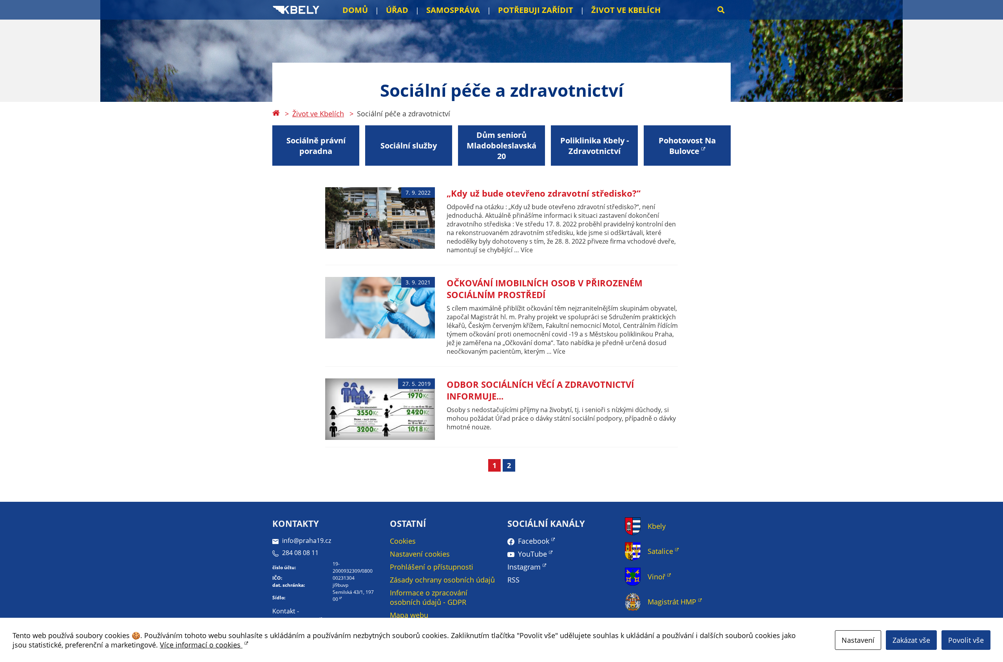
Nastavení (858, 640)
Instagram (524, 567)
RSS (513, 579)
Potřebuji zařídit (535, 10)
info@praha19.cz (306, 540)
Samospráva (453, 10)
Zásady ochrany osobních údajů (442, 579)
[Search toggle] (721, 10)
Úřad (397, 10)
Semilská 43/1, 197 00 (353, 595)
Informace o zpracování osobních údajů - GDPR (428, 597)
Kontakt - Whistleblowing (294, 616)
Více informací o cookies (201, 644)
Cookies (403, 541)
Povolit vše (966, 640)
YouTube (532, 554)
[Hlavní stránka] (275, 113)
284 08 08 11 (300, 552)
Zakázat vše (911, 640)
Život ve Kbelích (626, 10)
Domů (355, 10)
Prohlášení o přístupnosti (431, 567)
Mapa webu (409, 615)
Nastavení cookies (420, 554)
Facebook (533, 541)
